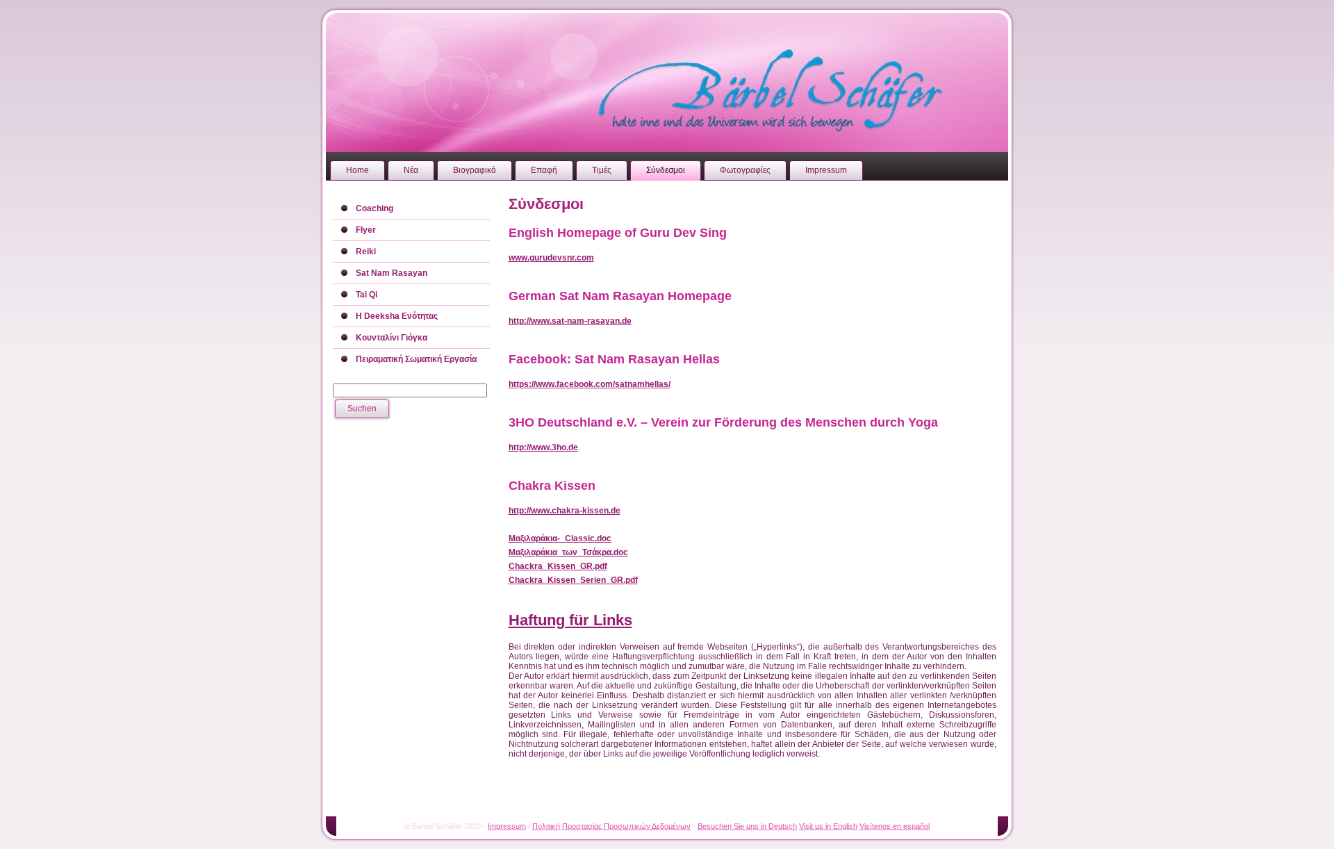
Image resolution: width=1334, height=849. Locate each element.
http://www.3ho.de (543, 447)
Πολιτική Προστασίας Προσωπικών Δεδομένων (611, 826)
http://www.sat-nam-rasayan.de (570, 321)
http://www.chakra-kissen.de (564, 511)
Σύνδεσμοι (546, 204)
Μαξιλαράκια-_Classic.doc (560, 538)
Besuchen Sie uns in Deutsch (747, 826)
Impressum (507, 826)
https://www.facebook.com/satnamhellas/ (589, 384)
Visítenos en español (894, 826)
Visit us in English (828, 826)
